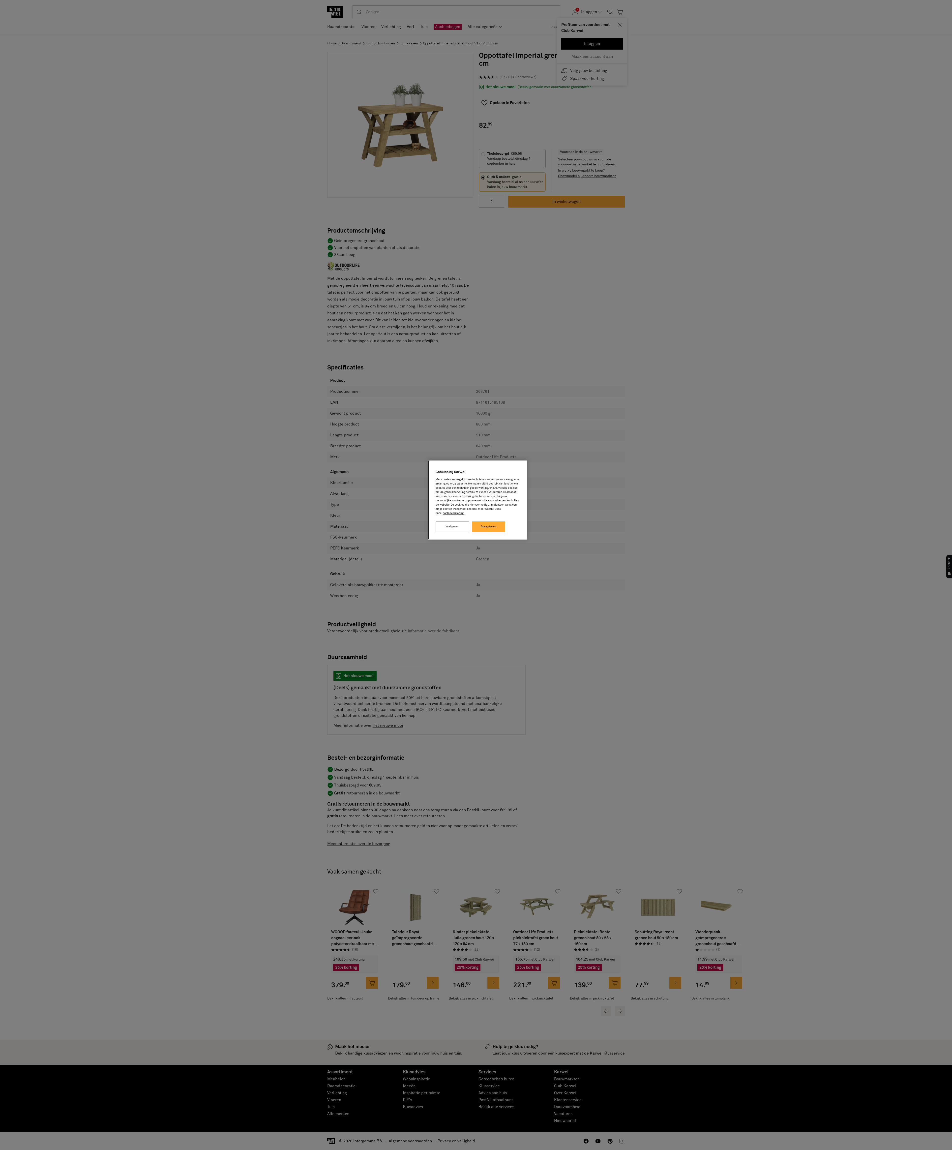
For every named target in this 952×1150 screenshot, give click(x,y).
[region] (477, 500)
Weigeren (452, 526)
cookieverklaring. (453, 513)
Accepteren (489, 526)
